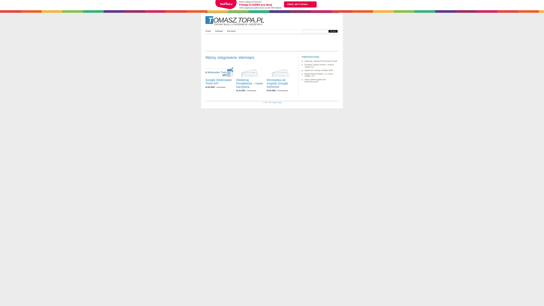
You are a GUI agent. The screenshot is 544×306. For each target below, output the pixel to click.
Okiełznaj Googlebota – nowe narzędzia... (249, 83)
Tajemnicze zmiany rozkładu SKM (319, 70)
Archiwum (219, 31)
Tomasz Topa (276, 102)
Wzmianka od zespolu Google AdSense (277, 83)
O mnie (208, 31)
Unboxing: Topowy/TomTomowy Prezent (321, 61)
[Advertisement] (257, 42)
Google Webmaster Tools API (218, 81)
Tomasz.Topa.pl (236, 21)
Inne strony (231, 31)
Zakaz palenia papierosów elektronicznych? (315, 80)
